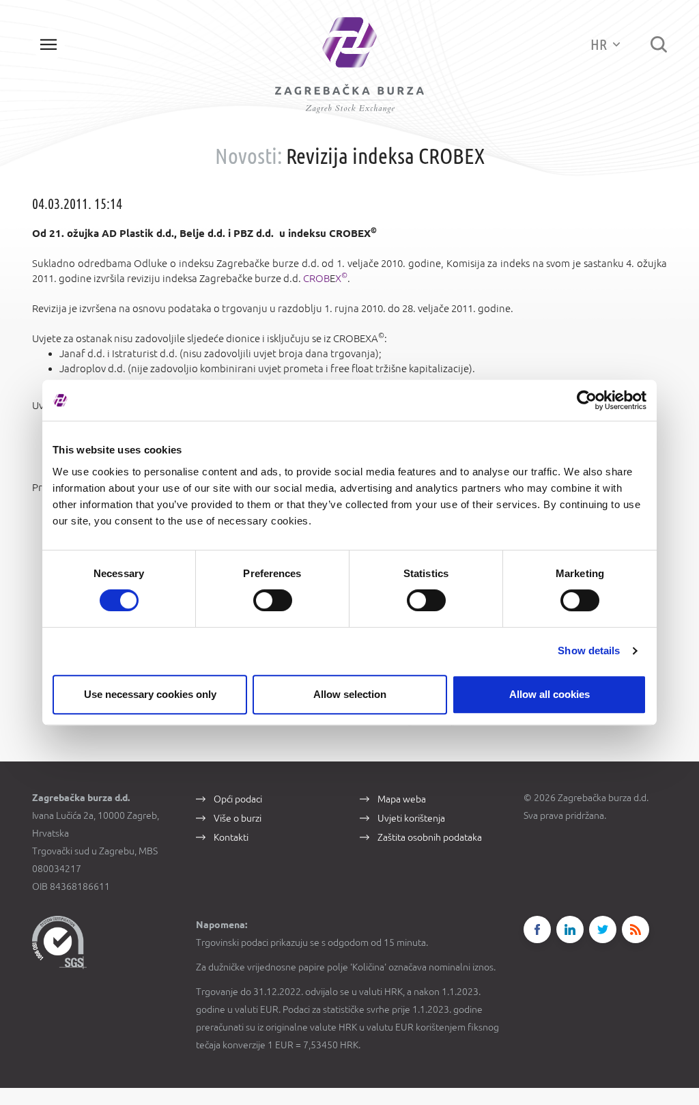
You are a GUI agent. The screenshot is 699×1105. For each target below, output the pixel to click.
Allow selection (349, 694)
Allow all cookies (549, 694)
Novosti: (248, 155)
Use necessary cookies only (150, 694)
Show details (589, 650)
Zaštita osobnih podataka (429, 837)
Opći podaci (238, 799)
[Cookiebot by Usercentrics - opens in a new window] (586, 400)
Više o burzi (237, 818)
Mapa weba (401, 799)
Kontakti (231, 837)
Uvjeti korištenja (411, 818)
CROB (316, 278)
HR (600, 44)
